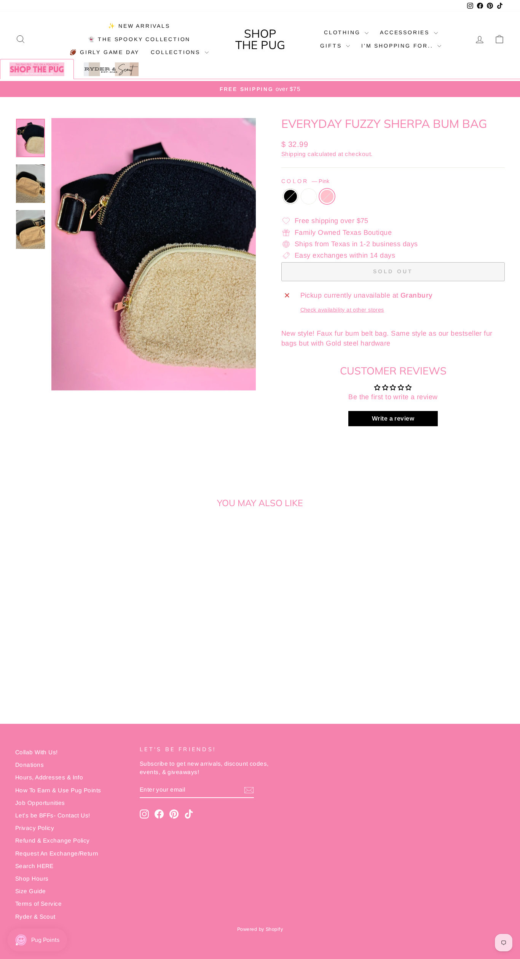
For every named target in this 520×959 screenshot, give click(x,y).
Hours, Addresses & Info (49, 777)
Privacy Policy (34, 828)
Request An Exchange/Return (57, 853)
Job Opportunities (40, 803)
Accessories (406, 32)
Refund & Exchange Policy (52, 840)
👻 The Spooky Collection (139, 39)
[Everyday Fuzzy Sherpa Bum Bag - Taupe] (73, 678)
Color (305, 181)
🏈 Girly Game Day (104, 52)
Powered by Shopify (260, 929)
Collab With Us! (36, 752)
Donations (29, 764)
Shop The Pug (260, 39)
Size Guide (30, 891)
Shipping (293, 154)
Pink (327, 196)
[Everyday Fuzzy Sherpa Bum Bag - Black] (63, 678)
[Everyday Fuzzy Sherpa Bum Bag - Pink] (83, 678)
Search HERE (34, 866)
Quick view (73, 633)
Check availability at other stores (342, 310)
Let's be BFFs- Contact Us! (52, 815)
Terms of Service (38, 903)
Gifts (332, 46)
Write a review (393, 418)
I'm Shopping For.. (398, 46)
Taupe (308, 196)
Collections (177, 52)
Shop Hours (32, 878)
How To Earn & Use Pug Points (58, 790)
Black (290, 196)
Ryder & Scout (35, 916)
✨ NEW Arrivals (139, 26)
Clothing (343, 32)
